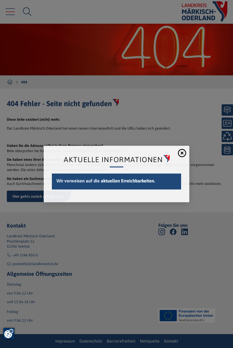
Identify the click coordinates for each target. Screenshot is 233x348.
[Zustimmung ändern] (8, 333)
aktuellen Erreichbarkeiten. (128, 180)
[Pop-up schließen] (182, 153)
